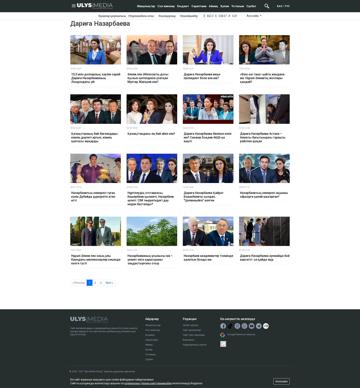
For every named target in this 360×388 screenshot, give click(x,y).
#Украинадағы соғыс (141, 16)
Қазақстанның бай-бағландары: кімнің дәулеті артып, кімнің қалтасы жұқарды (94, 137)
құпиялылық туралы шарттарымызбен (148, 383)
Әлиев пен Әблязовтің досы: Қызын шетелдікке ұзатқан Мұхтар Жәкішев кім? (148, 78)
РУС (287, 6)
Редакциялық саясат (195, 344)
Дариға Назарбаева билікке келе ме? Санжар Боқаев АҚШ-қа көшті (207, 137)
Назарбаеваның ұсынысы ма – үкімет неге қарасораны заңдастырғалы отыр (150, 259)
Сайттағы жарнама (194, 335)
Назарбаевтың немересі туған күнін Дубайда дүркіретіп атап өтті (93, 196)
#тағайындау (189, 16)
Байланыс (188, 339)
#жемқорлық (167, 16)
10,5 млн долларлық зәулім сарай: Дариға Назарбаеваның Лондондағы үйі (96, 78)
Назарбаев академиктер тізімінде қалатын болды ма (208, 257)
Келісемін (282, 381)
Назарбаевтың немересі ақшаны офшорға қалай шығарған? (264, 194)
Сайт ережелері (192, 330)
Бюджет (183, 6)
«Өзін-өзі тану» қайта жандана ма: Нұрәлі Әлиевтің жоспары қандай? (262, 78)
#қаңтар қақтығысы (112, 16)
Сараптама (198, 6)
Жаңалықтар (146, 6)
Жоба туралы (190, 325)
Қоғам (224, 6)
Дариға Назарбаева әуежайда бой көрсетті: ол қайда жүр (265, 257)
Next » (109, 282)
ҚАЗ (279, 6)
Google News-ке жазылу (241, 334)
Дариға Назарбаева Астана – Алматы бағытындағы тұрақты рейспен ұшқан (262, 137)
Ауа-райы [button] (253, 15)
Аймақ (213, 6)
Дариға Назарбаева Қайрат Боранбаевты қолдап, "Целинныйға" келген (204, 196)
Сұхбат (251, 6)
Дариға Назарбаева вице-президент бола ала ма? (202, 76)
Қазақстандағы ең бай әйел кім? (151, 133)
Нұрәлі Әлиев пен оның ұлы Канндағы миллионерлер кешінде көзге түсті (95, 259)
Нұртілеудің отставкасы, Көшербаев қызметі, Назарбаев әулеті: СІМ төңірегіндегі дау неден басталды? (151, 198)
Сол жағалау (166, 6)
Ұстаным (237, 6)
